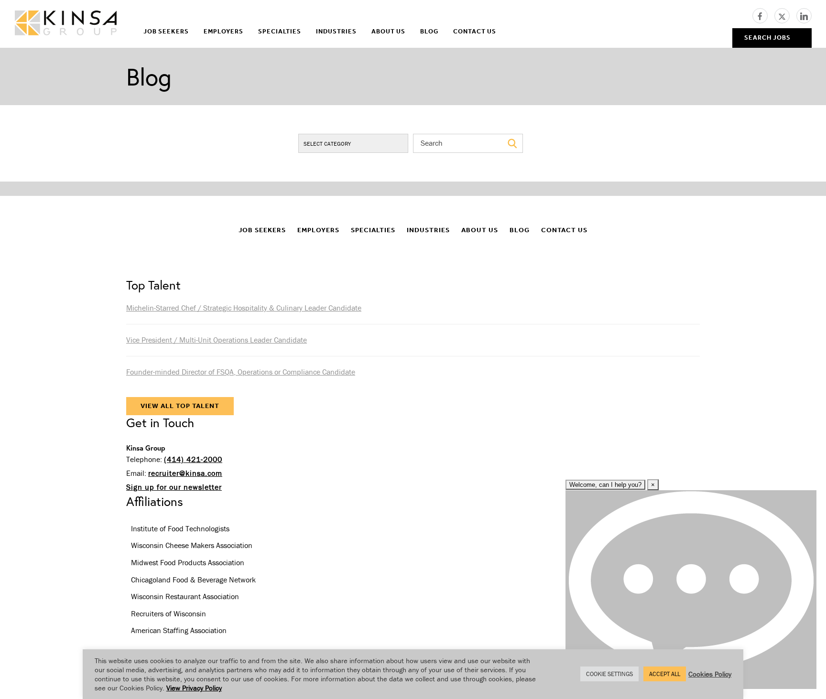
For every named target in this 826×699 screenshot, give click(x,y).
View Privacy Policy (194, 687)
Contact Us (474, 31)
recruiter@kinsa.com (185, 473)
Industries (336, 31)
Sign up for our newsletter (174, 487)
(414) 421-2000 (193, 459)
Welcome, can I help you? (605, 484)
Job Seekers (166, 31)
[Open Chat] (690, 589)
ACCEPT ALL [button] (664, 674)
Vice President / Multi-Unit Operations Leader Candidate (216, 339)
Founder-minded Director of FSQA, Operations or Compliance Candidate (240, 371)
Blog (429, 31)
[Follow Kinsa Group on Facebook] (763, 15)
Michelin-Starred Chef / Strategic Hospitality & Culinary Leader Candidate (243, 307)
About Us (388, 31)
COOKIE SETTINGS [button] (609, 674)
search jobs (767, 37)
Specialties (279, 31)
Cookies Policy (709, 673)
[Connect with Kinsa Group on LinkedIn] (804, 15)
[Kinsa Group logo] (65, 24)
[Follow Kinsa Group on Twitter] (785, 15)
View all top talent (180, 406)
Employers (223, 31)
